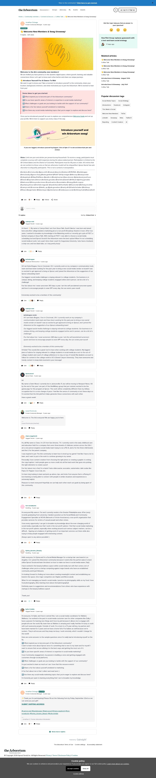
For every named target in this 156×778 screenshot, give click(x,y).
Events (75, 10)
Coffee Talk (59, 16)
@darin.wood (47, 711)
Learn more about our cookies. (118, 764)
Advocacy (63, 10)
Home (21, 16)
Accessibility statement (94, 744)
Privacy (48, 755)
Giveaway (114, 118)
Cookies (75, 755)
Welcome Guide (79, 116)
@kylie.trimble (53, 713)
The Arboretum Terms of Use (63, 744)
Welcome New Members (110, 113)
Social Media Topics (109, 101)
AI (126, 122)
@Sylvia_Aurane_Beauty (39, 713)
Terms (55, 755)
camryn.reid (29, 221)
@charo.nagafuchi (58, 711)
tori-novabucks (30, 505)
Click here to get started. (87, 3)
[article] (57, 237)
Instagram (126, 105)
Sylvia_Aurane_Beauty (33, 550)
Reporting (105, 122)
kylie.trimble (29, 609)
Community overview (32, 16)
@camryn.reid (26, 711)
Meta (121, 118)
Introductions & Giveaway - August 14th (115, 78)
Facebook (117, 105)
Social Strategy (123, 101)
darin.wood (29, 373)
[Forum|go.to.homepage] (28, 10)
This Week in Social (108, 109)
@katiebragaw (37, 711)
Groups (54, 10)
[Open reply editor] (58, 208)
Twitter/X (129, 118)
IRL (70, 10)
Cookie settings (80, 744)
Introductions (106, 105)
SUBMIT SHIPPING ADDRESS (33, 704)
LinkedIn (105, 118)
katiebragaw (29, 259)
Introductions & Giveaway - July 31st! (114, 84)
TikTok (123, 113)
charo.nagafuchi (31, 436)
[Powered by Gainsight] (78, 740)
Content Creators (117, 122)
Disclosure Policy (64, 755)
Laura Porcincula (31, 411)
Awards (82, 10)
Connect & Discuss (47, 16)
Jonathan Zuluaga (31, 22)
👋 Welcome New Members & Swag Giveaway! (118, 60)
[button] (127, 10)
